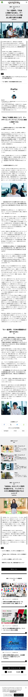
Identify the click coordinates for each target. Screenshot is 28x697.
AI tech (15, 430)
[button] (24, 424)
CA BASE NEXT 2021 (16, 224)
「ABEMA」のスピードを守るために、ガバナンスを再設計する (14, 555)
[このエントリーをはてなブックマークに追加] (17, 424)
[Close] (25, 687)
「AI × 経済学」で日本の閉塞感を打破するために (12, 81)
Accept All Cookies (19, 695)
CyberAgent (6, 430)
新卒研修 (6, 160)
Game (23, 430)
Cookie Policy (13, 691)
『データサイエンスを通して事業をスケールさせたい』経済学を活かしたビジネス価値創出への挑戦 (13, 137)
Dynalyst (24, 104)
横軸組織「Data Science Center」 (11, 158)
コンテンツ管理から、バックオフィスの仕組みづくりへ (13, 550)
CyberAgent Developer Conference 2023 (11, 259)
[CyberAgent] (2, 2)
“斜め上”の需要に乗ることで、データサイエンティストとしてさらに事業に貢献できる (14, 77)
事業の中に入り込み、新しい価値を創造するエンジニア (13, 562)
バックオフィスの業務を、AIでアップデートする (12, 559)
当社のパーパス (15, 393)
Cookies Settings (8, 695)
